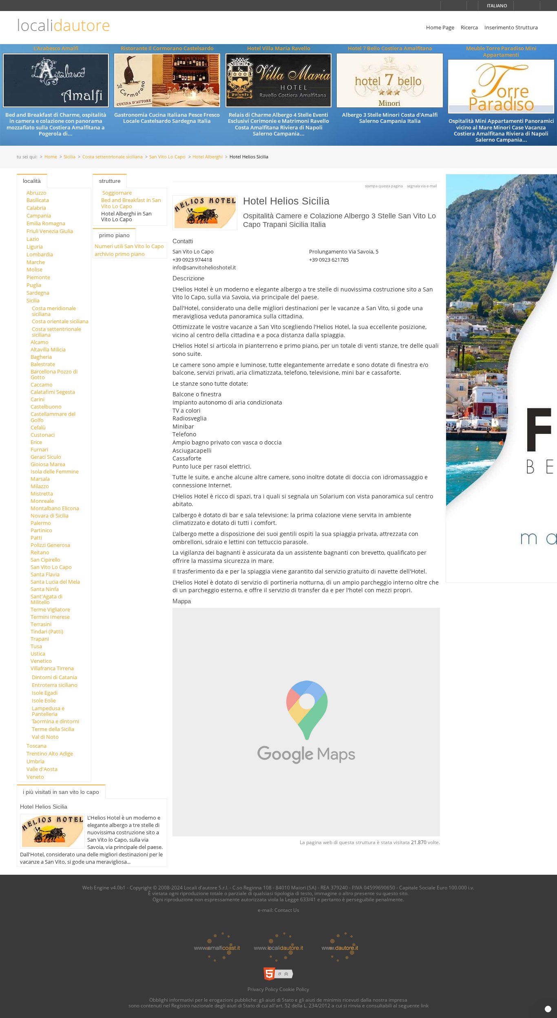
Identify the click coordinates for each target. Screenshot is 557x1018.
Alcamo (40, 342)
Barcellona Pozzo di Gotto (54, 374)
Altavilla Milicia (48, 349)
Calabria (36, 208)
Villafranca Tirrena (52, 668)
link (425, 1005)
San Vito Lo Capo (167, 157)
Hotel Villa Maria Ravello (278, 48)
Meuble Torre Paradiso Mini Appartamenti (501, 51)
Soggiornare (117, 193)
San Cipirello (45, 559)
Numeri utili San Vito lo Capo (129, 246)
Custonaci (43, 435)
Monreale (42, 501)
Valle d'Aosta (42, 769)
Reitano (40, 552)
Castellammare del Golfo (53, 416)
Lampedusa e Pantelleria (48, 711)
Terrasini (41, 624)
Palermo (41, 523)
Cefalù (38, 427)
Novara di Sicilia (50, 515)
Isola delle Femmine (55, 471)
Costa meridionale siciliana (54, 311)
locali (63, 25)
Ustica (38, 653)
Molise (34, 269)
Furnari (39, 449)
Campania (39, 215)
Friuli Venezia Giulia (50, 231)
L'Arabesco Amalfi (55, 48)
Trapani (40, 639)
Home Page (440, 27)
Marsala (40, 479)
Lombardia (40, 254)
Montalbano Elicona (55, 508)
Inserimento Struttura (511, 27)
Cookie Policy (294, 989)
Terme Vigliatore (50, 609)
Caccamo (42, 384)
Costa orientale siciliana (60, 321)
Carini (37, 399)
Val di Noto (45, 737)
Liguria (35, 246)
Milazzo (40, 486)
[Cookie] (548, 1009)
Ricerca (469, 27)
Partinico (41, 530)
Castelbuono (46, 406)
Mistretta (42, 493)
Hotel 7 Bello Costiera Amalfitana (390, 48)
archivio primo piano (120, 254)
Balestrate (43, 364)
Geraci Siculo (46, 457)
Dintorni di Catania (54, 677)
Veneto (35, 777)
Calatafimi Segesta (53, 392)
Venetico (41, 661)
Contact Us (286, 910)
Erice (36, 442)
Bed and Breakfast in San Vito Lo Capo (131, 203)
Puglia (34, 285)
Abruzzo (36, 193)
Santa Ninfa (45, 589)
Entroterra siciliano (54, 685)
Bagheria (41, 357)
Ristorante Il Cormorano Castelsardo (167, 48)
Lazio (33, 239)
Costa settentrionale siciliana (112, 157)
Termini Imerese (50, 617)
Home (50, 157)
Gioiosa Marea (48, 464)
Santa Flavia (45, 574)
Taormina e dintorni (55, 721)
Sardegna (38, 293)
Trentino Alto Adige (50, 753)
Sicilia (69, 157)
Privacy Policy (263, 989)
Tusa (36, 646)
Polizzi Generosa (50, 545)
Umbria (35, 761)
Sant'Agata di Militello (46, 599)
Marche (36, 262)
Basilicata (38, 200)
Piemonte (38, 277)
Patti (36, 537)
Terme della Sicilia (53, 729)
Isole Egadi (44, 693)
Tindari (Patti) (47, 631)
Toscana (36, 746)
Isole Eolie (44, 700)
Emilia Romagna (46, 223)
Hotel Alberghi (207, 157)
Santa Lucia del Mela (55, 582)
